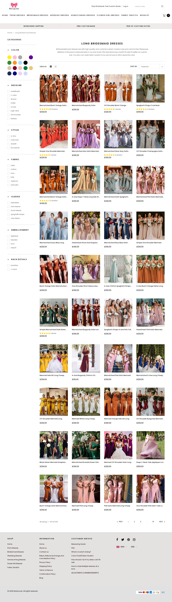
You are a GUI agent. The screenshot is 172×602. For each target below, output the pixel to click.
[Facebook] (117, 539)
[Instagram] (134, 539)
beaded (14, 240)
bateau (14, 118)
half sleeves (15, 206)
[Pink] (15, 57)
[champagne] (9, 68)
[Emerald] (26, 68)
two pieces (15, 148)
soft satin (14, 185)
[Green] (9, 63)
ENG (122, 546)
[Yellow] (9, 57)
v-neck (14, 95)
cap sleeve (15, 218)
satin (13, 165)
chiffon (14, 169)
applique (14, 236)
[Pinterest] (128, 539)
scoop (13, 107)
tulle (12, 177)
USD (132, 546)
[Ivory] (26, 57)
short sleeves (16, 210)
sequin (13, 247)
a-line (13, 136)
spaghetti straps (17, 214)
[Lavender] (26, 73)
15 (153, 522)
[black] (26, 63)
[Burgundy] (15, 68)
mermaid (15, 140)
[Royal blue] (15, 73)
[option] (33, 26)
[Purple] (31, 57)
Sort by (133, 66)
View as (43, 66)
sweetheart (15, 91)
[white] (31, 63)
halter (13, 103)
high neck (15, 111)
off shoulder (16, 114)
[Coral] (20, 68)
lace (12, 173)
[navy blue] (9, 73)
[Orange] (15, 63)
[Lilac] (20, 73)
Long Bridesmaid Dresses (25, 33)
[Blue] (20, 63)
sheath (14, 144)
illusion (14, 99)
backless (14, 265)
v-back (14, 269)
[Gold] (31, 68)
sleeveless (15, 202)
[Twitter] (122, 539)
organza (14, 181)
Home (9, 33)
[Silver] (20, 57)
